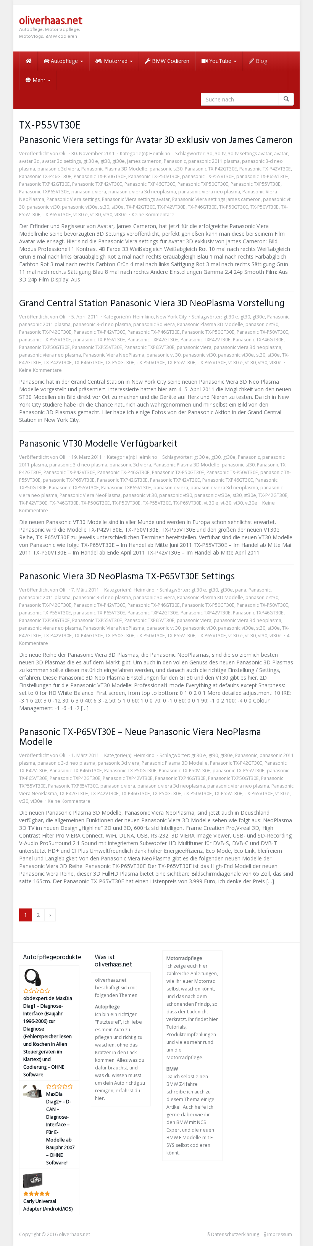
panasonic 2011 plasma (214, 161)
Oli (62, 153)
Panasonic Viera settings (73, 199)
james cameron (144, 161)
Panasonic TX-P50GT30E (100, 176)
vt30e (121, 214)
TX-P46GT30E (202, 207)
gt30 (105, 161)
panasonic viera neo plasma (209, 191)
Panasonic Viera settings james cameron (216, 199)
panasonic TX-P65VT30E (262, 176)
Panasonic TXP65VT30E (44, 191)
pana (240, 590)
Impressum (279, 1234)
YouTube (220, 60)
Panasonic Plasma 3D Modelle (114, 169)
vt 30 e (80, 214)
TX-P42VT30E (171, 207)
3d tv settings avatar (250, 153)
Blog (260, 60)
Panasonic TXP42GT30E (44, 184)
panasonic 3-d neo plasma (102, 324)
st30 (104, 207)
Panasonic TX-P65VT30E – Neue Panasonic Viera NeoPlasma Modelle (140, 737)
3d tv (220, 153)
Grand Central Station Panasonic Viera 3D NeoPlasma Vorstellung (152, 303)
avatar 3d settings (61, 161)
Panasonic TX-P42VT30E (265, 169)
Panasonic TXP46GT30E (149, 184)
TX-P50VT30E (264, 207)
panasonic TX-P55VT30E (208, 176)
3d (210, 153)
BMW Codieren (169, 60)
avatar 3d (29, 161)
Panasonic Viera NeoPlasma (113, 355)
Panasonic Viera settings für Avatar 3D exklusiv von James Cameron (156, 140)
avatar (281, 153)
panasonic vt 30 (164, 355)
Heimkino (159, 153)
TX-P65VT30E (57, 214)
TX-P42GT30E (140, 207)
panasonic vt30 (43, 207)
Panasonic (175, 161)
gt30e (118, 161)
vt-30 (95, 214)
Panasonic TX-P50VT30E (154, 176)
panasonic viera (88, 191)
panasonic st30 (166, 169)
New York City (171, 317)
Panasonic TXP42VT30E (97, 184)
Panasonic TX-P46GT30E (45, 176)
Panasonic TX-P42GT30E (211, 169)
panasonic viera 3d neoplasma (142, 191)
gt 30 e (90, 161)
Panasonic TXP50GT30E (202, 184)
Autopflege (64, 60)
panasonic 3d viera (58, 169)
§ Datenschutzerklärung (233, 1234)
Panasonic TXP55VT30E (256, 184)
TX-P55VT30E (181, 362)
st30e (117, 207)
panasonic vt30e (80, 207)
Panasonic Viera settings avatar (136, 199)
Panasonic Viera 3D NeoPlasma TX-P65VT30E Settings (127, 576)
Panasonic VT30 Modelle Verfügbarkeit (98, 444)
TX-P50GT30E (233, 207)
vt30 (107, 214)
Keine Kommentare (153, 214)
